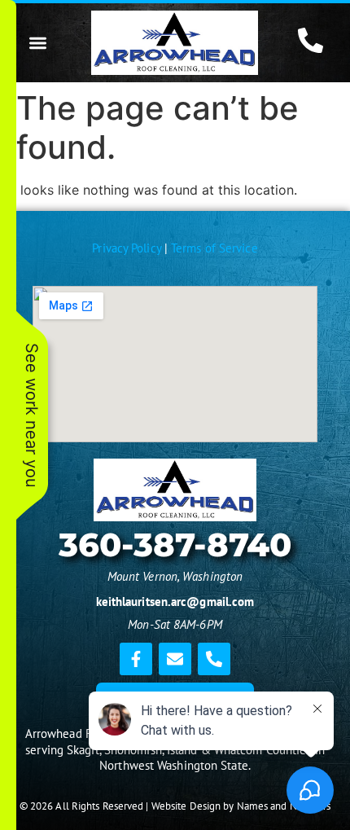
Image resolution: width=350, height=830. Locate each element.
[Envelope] (175, 659)
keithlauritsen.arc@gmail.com (175, 601)
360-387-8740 (175, 544)
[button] (38, 43)
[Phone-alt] (214, 659)
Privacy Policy (126, 248)
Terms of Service (214, 248)
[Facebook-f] (136, 659)
